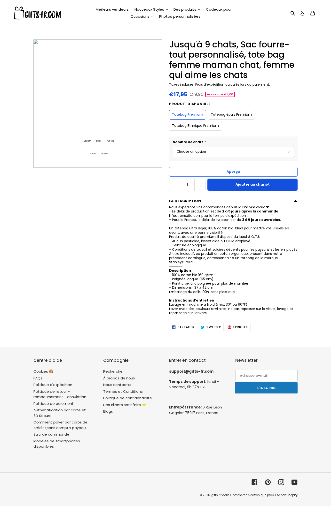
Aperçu (233, 171)
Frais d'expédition (209, 84)
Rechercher (113, 371)
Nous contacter (117, 384)
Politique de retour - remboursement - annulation (59, 394)
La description (185, 200)
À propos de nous (119, 378)
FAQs (37, 378)
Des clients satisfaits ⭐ (124, 404)
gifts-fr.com (220, 495)
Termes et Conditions (123, 391)
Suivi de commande (51, 434)
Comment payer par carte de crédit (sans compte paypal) (60, 425)
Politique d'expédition (52, 384)
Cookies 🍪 (43, 371)
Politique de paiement (53, 403)
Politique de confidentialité (127, 397)
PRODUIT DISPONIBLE (190, 103)
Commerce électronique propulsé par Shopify (264, 495)
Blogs (108, 411)
